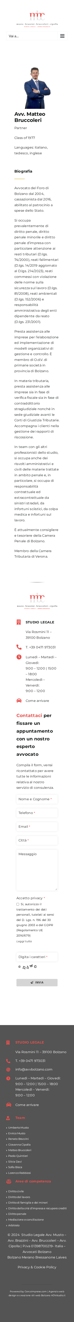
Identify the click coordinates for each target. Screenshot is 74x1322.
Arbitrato (14, 1225)
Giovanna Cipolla (19, 1144)
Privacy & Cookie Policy (37, 1267)
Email (24, 827)
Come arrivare (37, 701)
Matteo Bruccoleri (19, 1150)
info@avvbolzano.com (34, 1069)
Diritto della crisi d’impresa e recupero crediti (37, 1208)
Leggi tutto (24, 941)
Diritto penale (17, 1213)
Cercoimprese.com (36, 1291)
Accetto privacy (30, 898)
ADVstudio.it (58, 1295)
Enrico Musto (16, 1133)
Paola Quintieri (18, 1155)
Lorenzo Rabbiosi (19, 1172)
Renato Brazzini (18, 1138)
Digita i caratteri (32, 957)
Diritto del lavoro (19, 1197)
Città (23, 840)
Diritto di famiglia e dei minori (28, 1202)
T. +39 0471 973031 (41, 647)
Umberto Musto (18, 1127)
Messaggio (27, 854)
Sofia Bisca (15, 1167)
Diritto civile (16, 1191)
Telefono (26, 813)
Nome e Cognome (35, 799)
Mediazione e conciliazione (26, 1219)
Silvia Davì (15, 1161)
